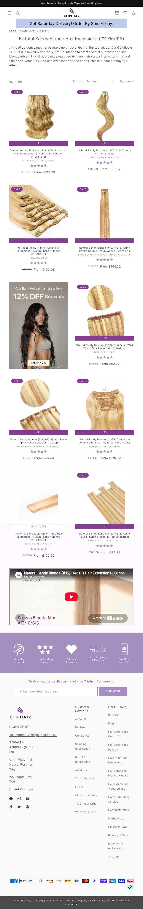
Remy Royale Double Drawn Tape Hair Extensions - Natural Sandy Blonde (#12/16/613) (38, 536)
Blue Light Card (118, 835)
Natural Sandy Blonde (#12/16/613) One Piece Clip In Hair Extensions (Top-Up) (38, 441)
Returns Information (82, 759)
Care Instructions (119, 809)
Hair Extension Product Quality (118, 773)
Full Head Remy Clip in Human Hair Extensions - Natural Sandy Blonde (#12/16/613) (39, 250)
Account (80, 718)
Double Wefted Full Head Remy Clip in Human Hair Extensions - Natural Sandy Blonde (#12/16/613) (38, 153)
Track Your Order (86, 803)
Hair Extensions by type (118, 747)
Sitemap (113, 856)
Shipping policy (86, 900)
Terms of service (64, 900)
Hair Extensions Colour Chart (118, 734)
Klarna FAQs (116, 818)
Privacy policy (43, 900)
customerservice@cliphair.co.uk (33, 735)
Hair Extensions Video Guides (118, 786)
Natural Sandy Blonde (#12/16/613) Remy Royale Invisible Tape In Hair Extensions (104, 535)
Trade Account (84, 778)
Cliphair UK (71, 904)
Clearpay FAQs (118, 826)
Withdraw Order (85, 812)
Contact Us (82, 735)
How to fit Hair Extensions (117, 760)
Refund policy (23, 900)
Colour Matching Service (119, 799)
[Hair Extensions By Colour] (38, 325)
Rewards (113, 715)
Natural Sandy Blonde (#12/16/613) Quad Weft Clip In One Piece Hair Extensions (104, 347)
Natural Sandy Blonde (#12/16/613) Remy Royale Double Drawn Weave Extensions (104, 249)
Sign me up (113, 691)
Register (80, 727)
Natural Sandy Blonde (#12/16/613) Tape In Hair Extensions (104, 152)
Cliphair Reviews (86, 795)
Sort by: (77, 81)
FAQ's (79, 786)
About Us (81, 770)
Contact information (109, 900)
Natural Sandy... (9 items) (34, 30)
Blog (111, 723)
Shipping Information (82, 746)
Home (12, 30)
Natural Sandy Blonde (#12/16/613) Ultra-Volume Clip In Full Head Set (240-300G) (104, 441)
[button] (10, 13)
